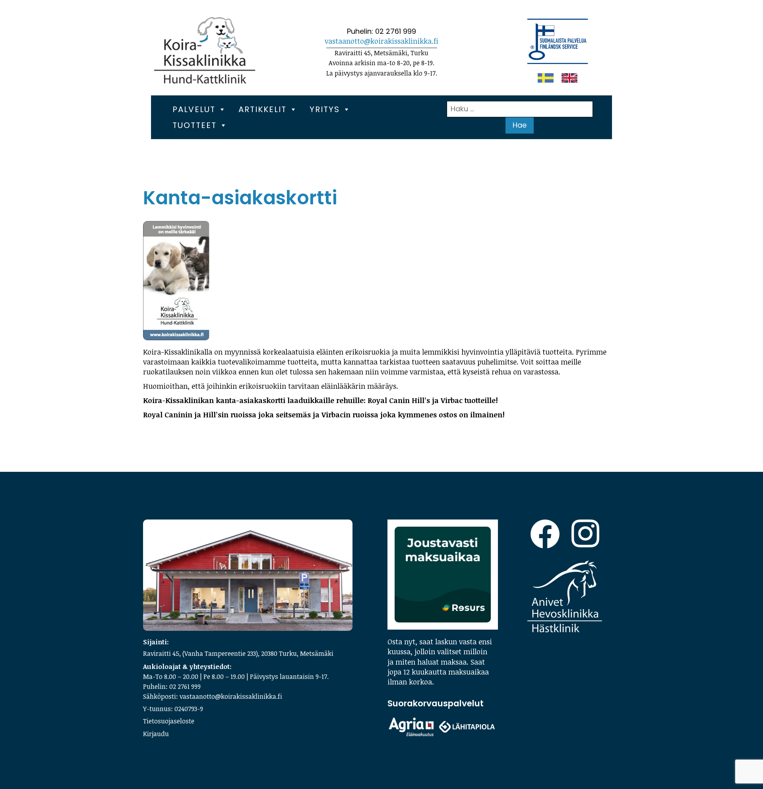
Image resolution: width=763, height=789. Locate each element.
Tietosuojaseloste (168, 721)
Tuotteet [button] (194, 125)
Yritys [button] (325, 109)
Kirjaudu (156, 733)
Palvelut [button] (193, 109)
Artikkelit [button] (262, 109)
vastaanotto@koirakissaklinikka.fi (381, 41)
